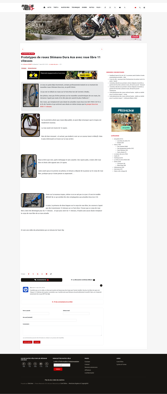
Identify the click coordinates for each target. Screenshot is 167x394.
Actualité (116, 139)
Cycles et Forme (121, 364)
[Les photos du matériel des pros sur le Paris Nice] (102, 49)
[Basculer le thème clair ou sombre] (144, 7)
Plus (98, 7)
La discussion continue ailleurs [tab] (83, 280)
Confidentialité (89, 373)
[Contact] (135, 7)
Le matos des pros (53, 64)
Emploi (119, 143)
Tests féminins (121, 150)
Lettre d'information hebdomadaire (66, 361)
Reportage (120, 165)
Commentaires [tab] (42, 280)
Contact (87, 364)
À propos (87, 362)
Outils (91, 7)
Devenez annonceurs (91, 367)
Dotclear (30, 383)
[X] (115, 7)
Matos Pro (65, 7)
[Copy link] (51, 274)
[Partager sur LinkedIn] (37, 274)
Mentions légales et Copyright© (78, 383)
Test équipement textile (124, 148)
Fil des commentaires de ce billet (63, 302)
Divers (84, 7)
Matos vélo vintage (119, 171)
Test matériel (121, 146)
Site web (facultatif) (27, 317)
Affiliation (88, 370)
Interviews (117, 169)
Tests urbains (121, 152)
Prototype (24, 68)
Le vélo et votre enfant (120, 160)
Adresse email (66, 310)
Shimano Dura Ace (32, 68)
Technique (76, 7)
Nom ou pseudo (26, 310)
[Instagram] (110, 7)
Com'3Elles (63, 383)
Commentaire (26, 324)
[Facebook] (105, 7)
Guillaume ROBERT (27, 64)
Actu (49, 7)
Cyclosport (120, 163)
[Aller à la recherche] (140, 7)
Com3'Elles (120, 362)
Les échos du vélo (122, 141)
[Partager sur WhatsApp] (42, 274)
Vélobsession (118, 167)
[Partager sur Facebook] (29, 274)
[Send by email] (46, 274)
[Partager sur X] (33, 274)
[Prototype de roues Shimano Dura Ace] (23, 49)
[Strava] (124, 7)
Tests (56, 7)
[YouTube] (119, 7)
